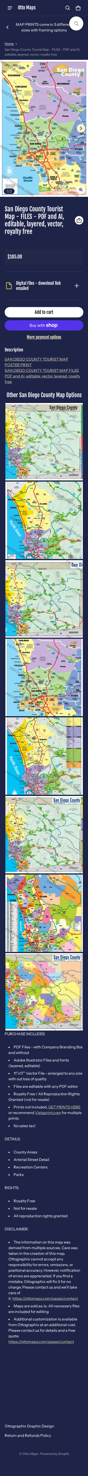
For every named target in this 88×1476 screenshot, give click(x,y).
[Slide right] (81, 128)
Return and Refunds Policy (28, 1435)
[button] (68, 8)
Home (9, 44)
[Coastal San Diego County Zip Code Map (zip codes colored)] (44, 913)
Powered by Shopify (54, 1454)
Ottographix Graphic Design (29, 1426)
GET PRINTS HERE (64, 1107)
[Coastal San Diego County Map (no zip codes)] (44, 520)
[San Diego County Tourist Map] (44, 677)
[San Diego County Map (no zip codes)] (44, 599)
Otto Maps (30, 1454)
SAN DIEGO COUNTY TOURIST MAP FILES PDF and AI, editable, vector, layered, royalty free (42, 376)
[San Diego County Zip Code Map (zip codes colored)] (44, 992)
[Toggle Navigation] (10, 8)
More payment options (44, 337)
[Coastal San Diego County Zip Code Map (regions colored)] (44, 756)
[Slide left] (7, 27)
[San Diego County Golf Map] (44, 441)
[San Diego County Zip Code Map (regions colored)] (44, 834)
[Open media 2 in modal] (44, 128)
